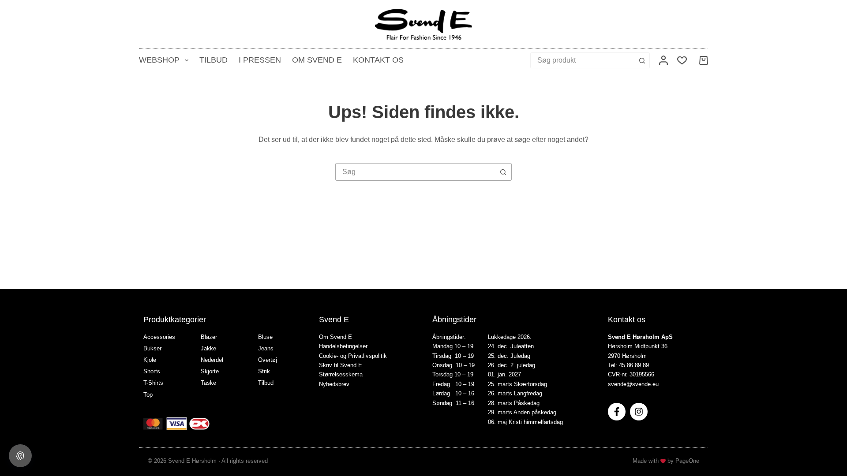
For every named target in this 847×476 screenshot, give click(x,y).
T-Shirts (153, 382)
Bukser (152, 348)
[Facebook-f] (617, 411)
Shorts (151, 371)
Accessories (159, 337)
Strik (264, 371)
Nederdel (212, 360)
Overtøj (267, 360)
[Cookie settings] (20, 455)
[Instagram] (639, 411)
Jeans (266, 348)
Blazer (209, 337)
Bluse (265, 337)
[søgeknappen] (641, 60)
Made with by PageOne (666, 460)
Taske (208, 382)
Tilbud (213, 60)
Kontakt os (378, 60)
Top (148, 394)
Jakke (208, 348)
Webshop (159, 60)
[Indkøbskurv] (702, 60)
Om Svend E (317, 60)
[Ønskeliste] (682, 60)
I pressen (260, 60)
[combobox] (582, 60)
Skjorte (210, 371)
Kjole (149, 360)
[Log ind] (663, 60)
